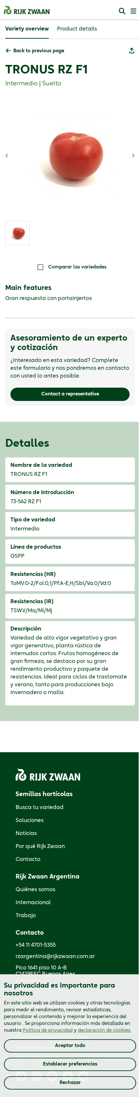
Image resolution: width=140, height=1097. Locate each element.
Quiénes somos (35, 889)
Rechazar (70, 1082)
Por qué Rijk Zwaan (40, 846)
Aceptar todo (70, 1045)
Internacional (33, 902)
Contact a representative (70, 394)
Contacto (28, 859)
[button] (35, 51)
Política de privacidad (48, 1030)
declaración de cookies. (104, 1030)
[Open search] (122, 10)
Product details (77, 28)
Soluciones (30, 820)
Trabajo (26, 915)
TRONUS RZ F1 (46, 70)
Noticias (26, 833)
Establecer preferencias (70, 1064)
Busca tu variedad (39, 807)
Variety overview (27, 28)
